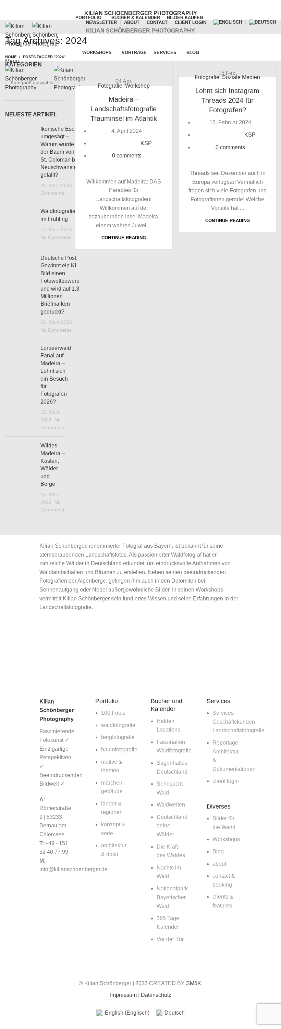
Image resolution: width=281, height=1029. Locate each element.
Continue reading (123, 238)
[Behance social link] (152, 4)
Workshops (226, 839)
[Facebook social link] (129, 4)
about (219, 864)
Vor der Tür (170, 939)
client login (225, 781)
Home (10, 57)
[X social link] (136, 4)
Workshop (137, 86)
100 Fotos (113, 713)
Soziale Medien (241, 77)
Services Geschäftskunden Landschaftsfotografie (238, 721)
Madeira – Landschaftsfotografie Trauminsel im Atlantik (123, 109)
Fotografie (110, 86)
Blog (218, 851)
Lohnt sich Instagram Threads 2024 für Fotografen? (227, 100)
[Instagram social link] (144, 4)
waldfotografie (118, 725)
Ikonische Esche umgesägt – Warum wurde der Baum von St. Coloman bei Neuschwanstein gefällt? (60, 152)
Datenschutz (156, 995)
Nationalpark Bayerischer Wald (172, 897)
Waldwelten (171, 805)
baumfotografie (119, 749)
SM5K (193, 983)
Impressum (123, 995)
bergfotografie (118, 737)
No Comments (56, 237)
